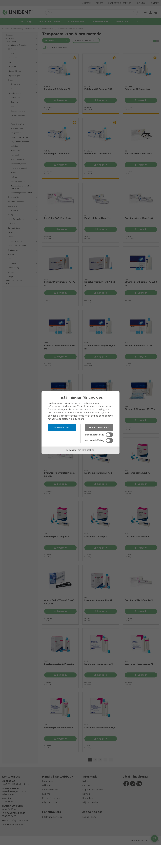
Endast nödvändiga (99, 427)
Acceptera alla (62, 427)
